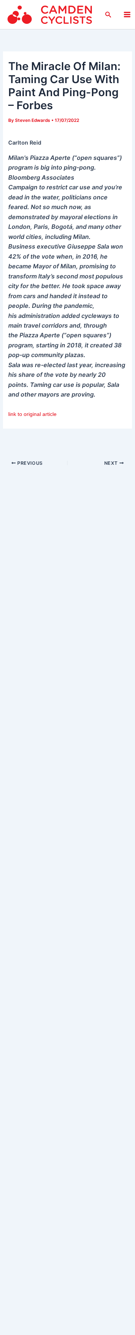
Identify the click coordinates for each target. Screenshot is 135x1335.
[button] (108, 14)
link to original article (32, 414)
